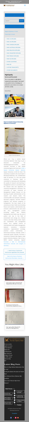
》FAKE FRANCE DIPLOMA (12, 56)
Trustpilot (14, 413)
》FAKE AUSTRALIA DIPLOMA (13, 47)
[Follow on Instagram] (15, 418)
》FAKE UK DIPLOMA (11, 41)
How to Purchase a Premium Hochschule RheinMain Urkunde (14, 257)
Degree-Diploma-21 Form (11, 31)
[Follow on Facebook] (11, 418)
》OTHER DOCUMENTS (11, 70)
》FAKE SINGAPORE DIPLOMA (13, 53)
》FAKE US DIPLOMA (11, 39)
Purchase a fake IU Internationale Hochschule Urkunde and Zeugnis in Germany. (14, 243)
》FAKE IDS (8, 64)
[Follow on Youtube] (18, 418)
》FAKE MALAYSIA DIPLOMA (13, 50)
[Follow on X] (13, 418)
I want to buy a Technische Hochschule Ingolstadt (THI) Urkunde (14, 251)
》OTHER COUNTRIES (11, 61)
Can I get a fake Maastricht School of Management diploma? (13, 327)
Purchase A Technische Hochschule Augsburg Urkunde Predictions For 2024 (14, 305)
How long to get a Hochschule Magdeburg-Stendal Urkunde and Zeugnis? (14, 283)
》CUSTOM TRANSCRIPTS (12, 67)
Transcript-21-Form (10, 34)
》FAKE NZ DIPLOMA (11, 59)
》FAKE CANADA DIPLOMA (12, 44)
